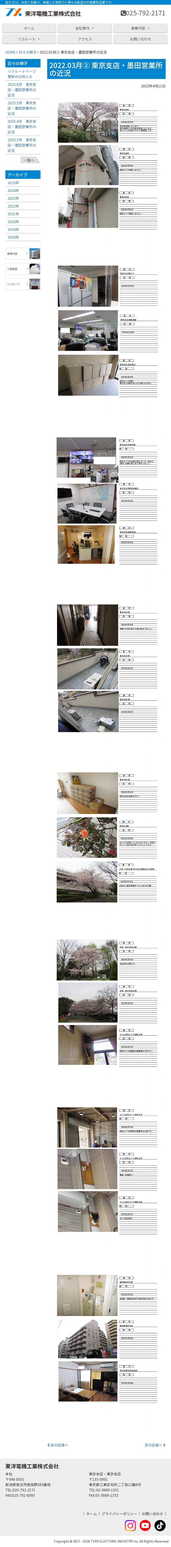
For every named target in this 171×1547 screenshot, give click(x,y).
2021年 (13, 213)
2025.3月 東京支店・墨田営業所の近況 (22, 145)
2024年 (13, 190)
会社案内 (82, 28)
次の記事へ (154, 1445)
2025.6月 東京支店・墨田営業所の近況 (22, 90)
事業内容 (138, 28)
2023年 (13, 198)
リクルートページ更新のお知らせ (22, 73)
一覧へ (29, 160)
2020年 (13, 221)
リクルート (27, 39)
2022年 (13, 206)
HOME (10, 52)
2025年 (13, 182)
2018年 (13, 237)
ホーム (29, 28)
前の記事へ (59, 1445)
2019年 (13, 229)
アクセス (85, 39)
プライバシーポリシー (119, 1513)
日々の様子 (28, 52)
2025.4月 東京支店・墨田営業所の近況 (22, 127)
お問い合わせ (140, 39)
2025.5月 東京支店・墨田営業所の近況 (22, 108)
